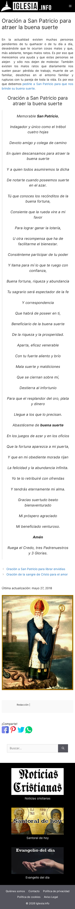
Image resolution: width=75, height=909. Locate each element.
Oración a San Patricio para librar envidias (35, 569)
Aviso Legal (51, 897)
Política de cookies (28, 897)
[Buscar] (63, 748)
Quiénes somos (15, 891)
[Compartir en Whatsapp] (28, 732)
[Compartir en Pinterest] (13, 732)
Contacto (34, 891)
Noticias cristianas (37, 798)
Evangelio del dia (38, 877)
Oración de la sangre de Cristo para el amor (37, 574)
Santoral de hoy (38, 838)
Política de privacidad (56, 891)
